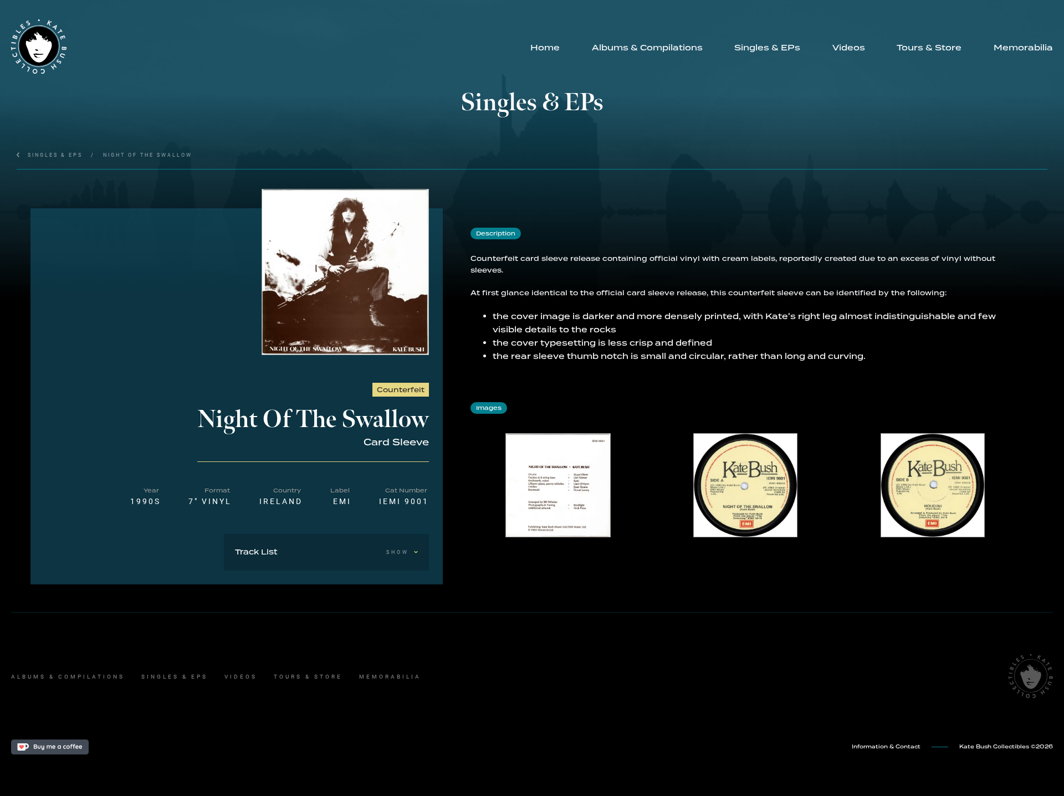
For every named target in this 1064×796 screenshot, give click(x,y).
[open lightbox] (345, 272)
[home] (262, 46)
